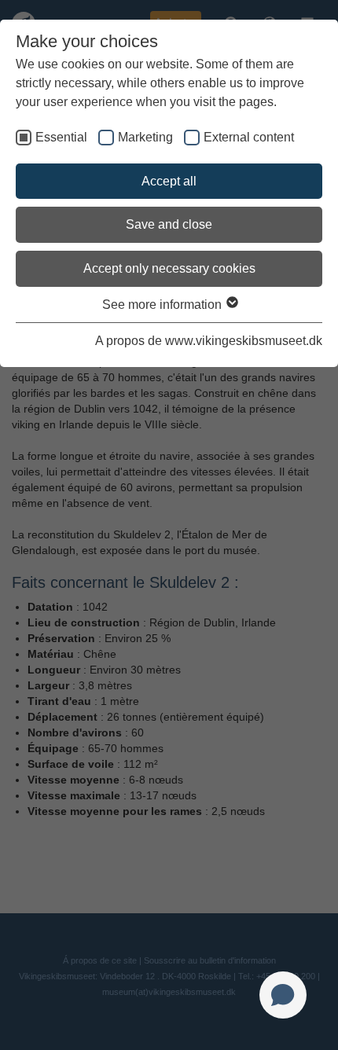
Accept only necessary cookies (169, 268)
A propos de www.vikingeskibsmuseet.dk (208, 340)
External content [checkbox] (249, 137)
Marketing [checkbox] (145, 137)
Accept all (169, 181)
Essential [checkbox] (61, 137)
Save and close (169, 224)
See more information (163, 304)
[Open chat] (283, 995)
